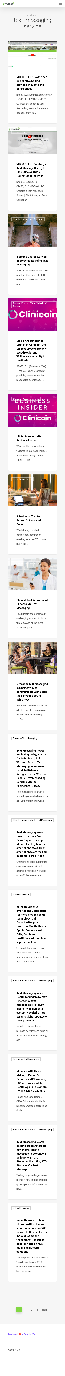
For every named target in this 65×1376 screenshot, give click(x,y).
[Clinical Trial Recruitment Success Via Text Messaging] (32, 598)
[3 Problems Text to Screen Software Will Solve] (32, 514)
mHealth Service (21, 894)
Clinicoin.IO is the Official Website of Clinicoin (30, 304)
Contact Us (14, 1349)
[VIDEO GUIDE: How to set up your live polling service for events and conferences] (32, 82)
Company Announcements (26, 399)
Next (44, 1310)
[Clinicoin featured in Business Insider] (32, 432)
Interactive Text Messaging (26, 563)
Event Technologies (22, 479)
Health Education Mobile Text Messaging (32, 820)
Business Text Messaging (25, 738)
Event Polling (19, 46)
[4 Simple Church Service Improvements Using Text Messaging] (32, 254)
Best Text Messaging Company (28, 219)
